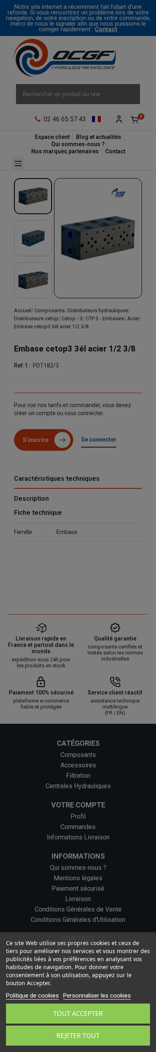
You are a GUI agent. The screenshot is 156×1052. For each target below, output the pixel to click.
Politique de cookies (32, 995)
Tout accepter (78, 1013)
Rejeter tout (78, 1035)
